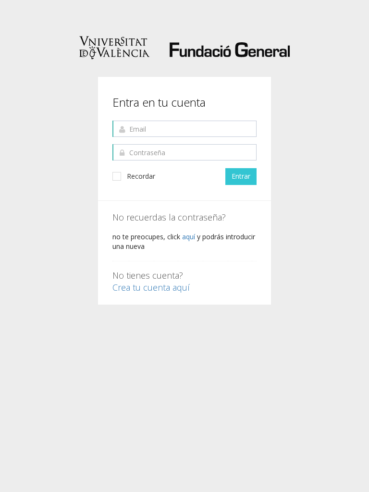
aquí (189, 236)
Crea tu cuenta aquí (151, 288)
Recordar (141, 176)
